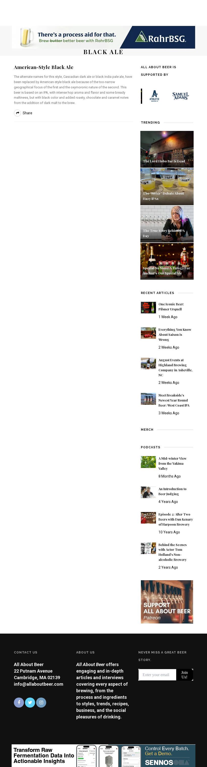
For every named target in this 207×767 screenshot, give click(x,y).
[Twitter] (30, 703)
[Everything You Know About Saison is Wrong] (148, 332)
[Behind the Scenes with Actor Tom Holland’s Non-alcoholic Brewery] (148, 548)
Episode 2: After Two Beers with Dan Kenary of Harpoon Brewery (176, 519)
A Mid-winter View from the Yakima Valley (173, 463)
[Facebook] (19, 703)
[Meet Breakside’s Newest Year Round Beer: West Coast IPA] (148, 398)
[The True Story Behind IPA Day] (167, 223)
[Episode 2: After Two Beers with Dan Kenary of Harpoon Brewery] (148, 517)
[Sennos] (103, 755)
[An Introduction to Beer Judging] (148, 492)
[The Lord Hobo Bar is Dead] (167, 149)
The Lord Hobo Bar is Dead (164, 161)
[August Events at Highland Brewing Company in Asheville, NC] (148, 363)
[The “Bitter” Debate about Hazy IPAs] (167, 186)
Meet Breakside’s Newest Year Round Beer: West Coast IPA (174, 400)
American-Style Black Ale (43, 67)
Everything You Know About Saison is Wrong (175, 334)
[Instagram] (41, 703)
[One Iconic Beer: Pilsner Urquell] (148, 307)
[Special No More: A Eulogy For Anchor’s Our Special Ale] (167, 261)
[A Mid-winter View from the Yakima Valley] (148, 461)
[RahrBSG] (103, 37)
